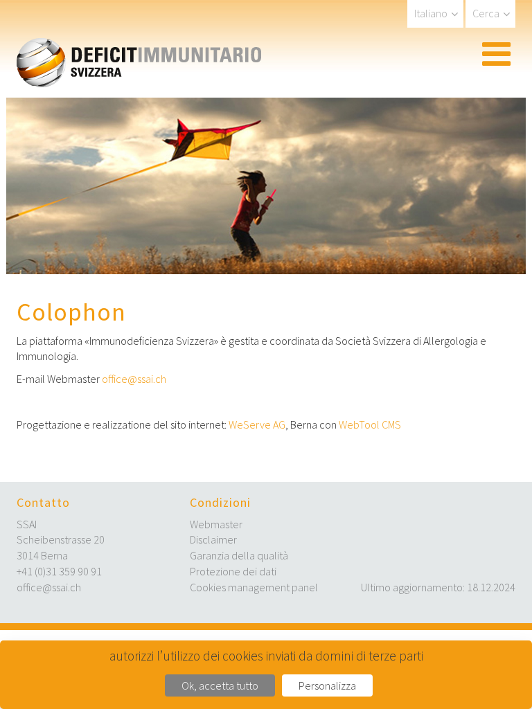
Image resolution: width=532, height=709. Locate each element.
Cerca (485, 13)
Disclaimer (213, 539)
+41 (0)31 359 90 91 (59, 571)
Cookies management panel (254, 587)
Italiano (430, 13)
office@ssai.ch (134, 379)
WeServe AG (257, 424)
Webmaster (216, 524)
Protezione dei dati (233, 571)
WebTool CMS (370, 424)
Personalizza (327, 685)
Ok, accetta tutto (219, 685)
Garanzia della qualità (239, 555)
